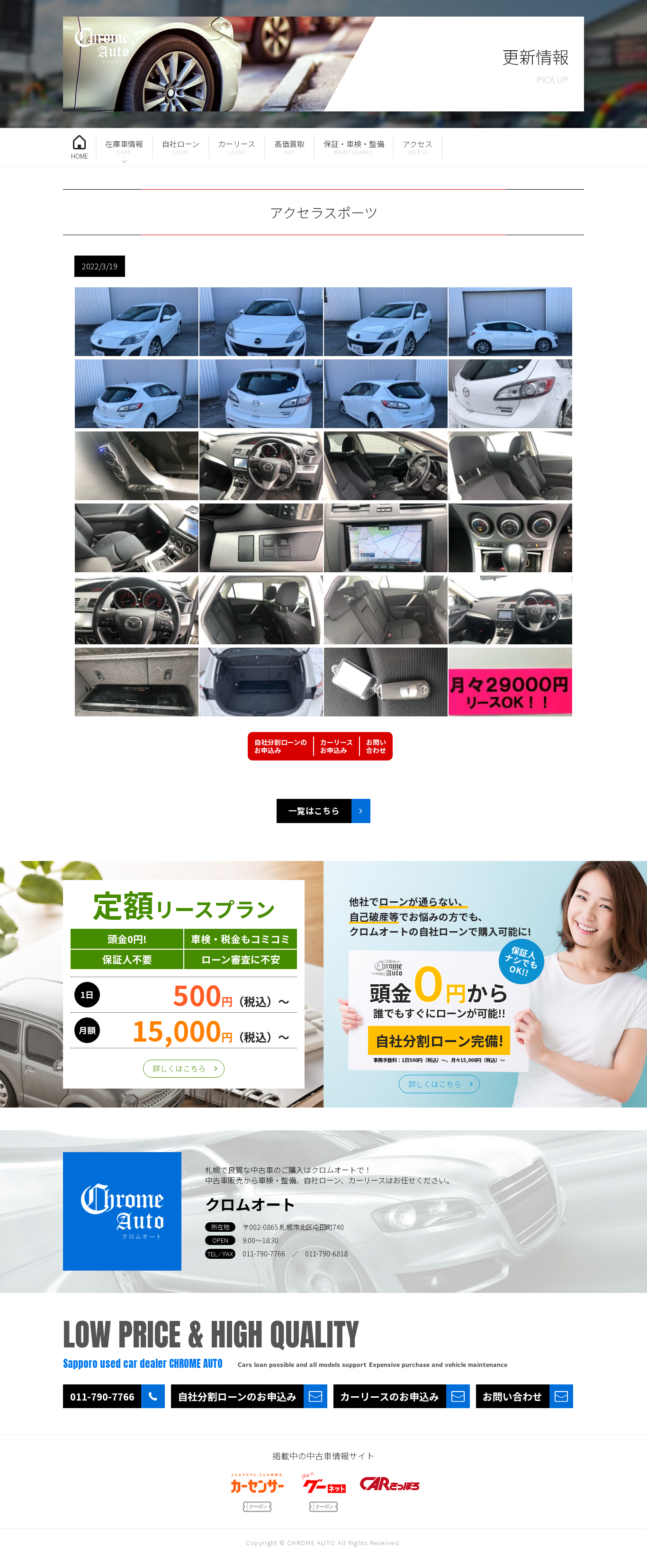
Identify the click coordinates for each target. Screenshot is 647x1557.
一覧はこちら (314, 810)
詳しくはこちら (179, 1068)
